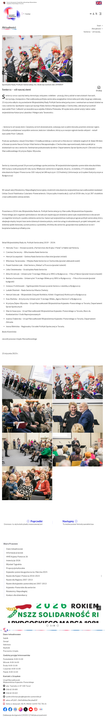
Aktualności (96, 29)
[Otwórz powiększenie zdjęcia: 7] (27, 483)
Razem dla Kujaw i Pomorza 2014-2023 (23, 576)
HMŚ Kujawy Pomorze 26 (17, 556)
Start (99, 25)
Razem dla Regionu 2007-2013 (19, 580)
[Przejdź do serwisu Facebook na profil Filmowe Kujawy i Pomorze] (15, 709)
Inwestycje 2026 (13, 560)
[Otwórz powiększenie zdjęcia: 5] (27, 449)
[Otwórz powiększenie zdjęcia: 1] (27, 382)
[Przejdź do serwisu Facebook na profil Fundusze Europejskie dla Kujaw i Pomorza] (10, 709)
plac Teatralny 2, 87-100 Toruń (18, 686)
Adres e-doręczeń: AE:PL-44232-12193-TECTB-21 (26, 704)
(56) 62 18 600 (12, 689)
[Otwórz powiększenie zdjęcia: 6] (78, 449)
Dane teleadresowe (14, 549)
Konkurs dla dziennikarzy (16, 595)
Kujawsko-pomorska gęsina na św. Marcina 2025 (26, 572)
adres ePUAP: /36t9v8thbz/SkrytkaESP (21, 700)
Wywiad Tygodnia (14, 564)
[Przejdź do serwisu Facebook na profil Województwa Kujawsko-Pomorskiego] (5, 709)
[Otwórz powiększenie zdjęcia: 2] (78, 382)
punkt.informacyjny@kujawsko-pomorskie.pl (23, 696)
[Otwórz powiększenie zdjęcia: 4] (78, 416)
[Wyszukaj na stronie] (24, 13)
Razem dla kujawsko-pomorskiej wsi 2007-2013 (26, 583)
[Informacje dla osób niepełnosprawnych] (94, 14)
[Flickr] (41, 709)
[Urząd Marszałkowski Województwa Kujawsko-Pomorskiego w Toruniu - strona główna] (11, 13)
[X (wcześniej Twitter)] (26, 709)
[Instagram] (20, 709)
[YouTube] (31, 709)
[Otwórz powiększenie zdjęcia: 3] (27, 416)
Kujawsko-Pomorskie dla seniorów (20, 587)
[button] (98, 608)
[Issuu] (36, 709)
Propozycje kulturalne (15, 568)
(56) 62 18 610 (12, 693)
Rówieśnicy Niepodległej (16, 591)
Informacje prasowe (14, 553)
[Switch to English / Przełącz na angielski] (99, 2)
